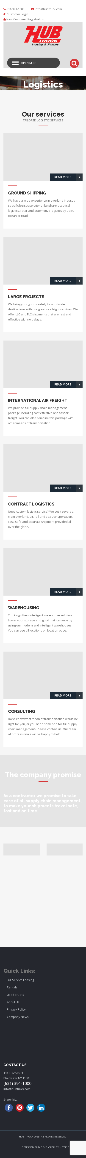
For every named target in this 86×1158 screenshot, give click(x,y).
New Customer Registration (25, 19)
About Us (13, 1002)
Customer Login (17, 14)
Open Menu (29, 63)
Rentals (12, 987)
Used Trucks (15, 995)
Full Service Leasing (20, 980)
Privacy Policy (16, 1009)
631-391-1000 (15, 9)
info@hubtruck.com (48, 9)
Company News (18, 1017)
